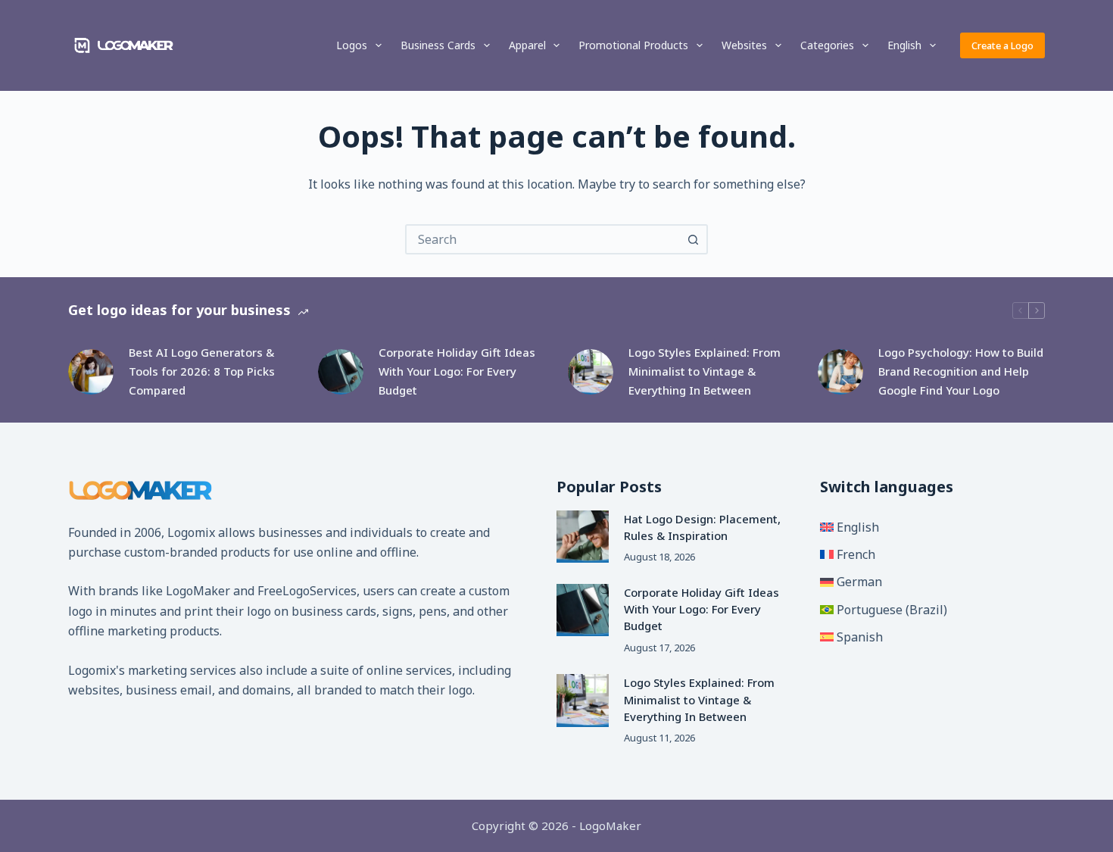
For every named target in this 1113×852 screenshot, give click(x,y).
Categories (827, 45)
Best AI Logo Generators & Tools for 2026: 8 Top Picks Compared (202, 371)
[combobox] (543, 239)
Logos (351, 45)
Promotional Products (633, 45)
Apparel (527, 45)
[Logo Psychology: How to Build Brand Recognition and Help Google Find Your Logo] (840, 372)
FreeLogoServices (307, 590)
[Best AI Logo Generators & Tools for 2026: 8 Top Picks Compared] (91, 372)
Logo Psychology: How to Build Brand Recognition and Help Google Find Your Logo (960, 371)
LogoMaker (198, 590)
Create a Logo (1002, 45)
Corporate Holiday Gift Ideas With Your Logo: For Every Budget (457, 371)
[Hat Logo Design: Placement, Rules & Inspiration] (582, 536)
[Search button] (692, 239)
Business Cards (438, 45)
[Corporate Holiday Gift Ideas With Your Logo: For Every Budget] (340, 372)
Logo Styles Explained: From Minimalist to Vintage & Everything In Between (704, 371)
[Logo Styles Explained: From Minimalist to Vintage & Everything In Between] (590, 372)
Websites (744, 45)
